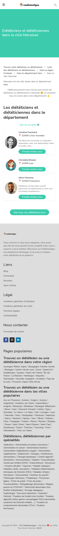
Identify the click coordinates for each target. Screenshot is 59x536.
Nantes (26, 418)
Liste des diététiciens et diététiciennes (27, 69)
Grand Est (47, 369)
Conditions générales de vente (17, 306)
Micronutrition (21, 475)
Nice (33, 418)
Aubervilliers (42, 403)
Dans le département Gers (30, 73)
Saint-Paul (45, 424)
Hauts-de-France (34, 372)
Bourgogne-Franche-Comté (41, 366)
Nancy (8, 418)
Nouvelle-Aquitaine (25, 378)
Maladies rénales (41, 472)
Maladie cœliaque (41, 465)
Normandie (8, 378)
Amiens (25, 400)
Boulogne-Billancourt (45, 406)
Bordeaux (28, 406)
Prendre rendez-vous (32, 151)
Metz (17, 415)
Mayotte (40, 375)
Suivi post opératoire (26, 493)
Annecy (43, 400)
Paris (5, 421)
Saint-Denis (18, 424)
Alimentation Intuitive (37, 447)
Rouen (8, 424)
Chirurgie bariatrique (26, 456)
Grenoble (7, 412)
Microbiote (8, 475)
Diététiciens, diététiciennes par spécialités (27, 438)
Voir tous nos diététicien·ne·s (29, 212)
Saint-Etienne (32, 424)
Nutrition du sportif (39, 475)
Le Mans (29, 412)
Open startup (9, 285)
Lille (37, 412)
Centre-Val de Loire (24, 369)
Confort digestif (45, 456)
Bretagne (9, 369)
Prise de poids (34, 481)
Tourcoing (38, 427)
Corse (38, 369)
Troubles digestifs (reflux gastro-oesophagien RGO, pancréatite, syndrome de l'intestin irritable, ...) (29, 499)
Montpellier (27, 415)
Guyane (20, 372)
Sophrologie (9, 493)
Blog (5, 271)
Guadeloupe (9, 372)
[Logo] (29, 4)
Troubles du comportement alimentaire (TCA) (25, 504)
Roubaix (51, 421)
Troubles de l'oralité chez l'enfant (28, 496)
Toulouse (28, 427)
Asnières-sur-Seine (24, 403)
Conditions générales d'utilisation (19, 301)
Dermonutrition (23, 459)
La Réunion (17, 375)
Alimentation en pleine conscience (31, 444)
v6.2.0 (38, 528)
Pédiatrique (31, 478)
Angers (34, 400)
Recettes (7, 280)
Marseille (9, 415)
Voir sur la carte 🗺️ (30, 124)
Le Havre (18, 412)
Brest (7, 409)
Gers (5, 84)
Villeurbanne (9, 430)
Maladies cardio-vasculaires (16, 468)
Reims (34, 421)
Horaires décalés (13, 465)
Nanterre (16, 418)
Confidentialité (10, 315)
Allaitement (23, 453)
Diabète (36, 459)
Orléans (49, 418)
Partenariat (8, 275)
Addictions (8, 444)
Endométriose (36, 462)
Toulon (19, 427)
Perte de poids (18, 481)
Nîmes (40, 418)
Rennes (42, 421)
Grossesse (50, 462)
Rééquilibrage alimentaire (32, 484)
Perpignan (15, 421)
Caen (14, 409)
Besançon (17, 406)
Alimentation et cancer (14, 447)
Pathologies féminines (14, 478)
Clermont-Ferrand (26, 409)
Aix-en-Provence (11, 400)
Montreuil (39, 415)
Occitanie (40, 378)
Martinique (29, 375)
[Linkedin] (18, 339)
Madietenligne (30, 525)
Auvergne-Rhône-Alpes (15, 366)
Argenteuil (8, 403)
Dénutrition (8, 459)
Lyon (52, 412)
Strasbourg (8, 427)
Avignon (7, 406)
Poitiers (25, 421)
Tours (47, 427)
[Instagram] (12, 339)
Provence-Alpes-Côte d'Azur (26, 381)
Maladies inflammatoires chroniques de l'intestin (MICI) (29, 470)
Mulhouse (50, 415)
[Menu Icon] (3, 4)
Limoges (44, 412)
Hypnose (27, 465)
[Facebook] (5, 339)
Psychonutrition (10, 484)
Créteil (40, 409)
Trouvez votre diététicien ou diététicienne (23, 67)
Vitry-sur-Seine (24, 430)
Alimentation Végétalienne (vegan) (19, 450)
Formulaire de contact (13, 331)
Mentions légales (11, 310)
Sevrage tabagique (34, 490)
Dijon (47, 409)
